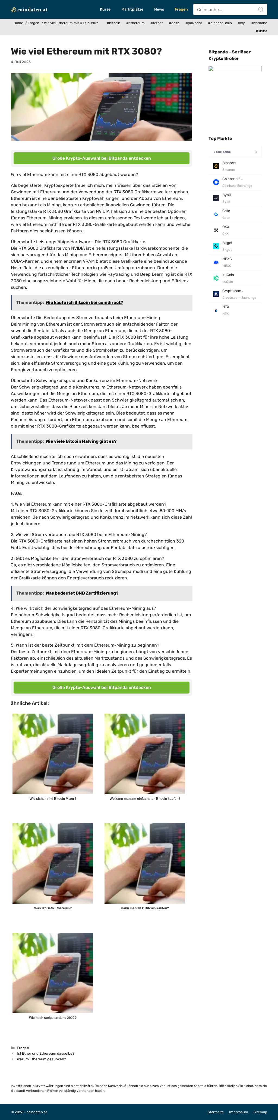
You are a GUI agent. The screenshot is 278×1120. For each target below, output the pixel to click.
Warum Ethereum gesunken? (41, 1059)
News (159, 9)
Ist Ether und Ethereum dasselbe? (45, 1053)
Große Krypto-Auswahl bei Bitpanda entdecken (101, 158)
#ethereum (135, 23)
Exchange (222, 152)
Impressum (238, 1112)
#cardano (259, 23)
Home (18, 23)
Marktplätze (132, 9)
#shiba (261, 31)
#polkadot (193, 23)
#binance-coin (220, 23)
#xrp (241, 23)
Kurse (105, 9)
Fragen (181, 9)
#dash (174, 23)
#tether (156, 23)
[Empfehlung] (235, 70)
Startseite (216, 1112)
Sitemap (260, 1112)
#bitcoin (113, 23)
